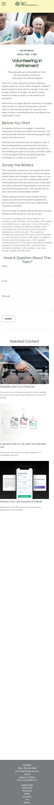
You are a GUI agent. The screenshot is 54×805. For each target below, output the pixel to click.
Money (27, 802)
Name (4, 266)
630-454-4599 (30, 768)
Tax (27, 800)
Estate (27, 794)
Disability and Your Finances (17, 386)
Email (4, 281)
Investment (27, 791)
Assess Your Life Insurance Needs (21, 501)
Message (6, 296)
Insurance (27, 797)
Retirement (27, 788)
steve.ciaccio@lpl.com (27, 780)
